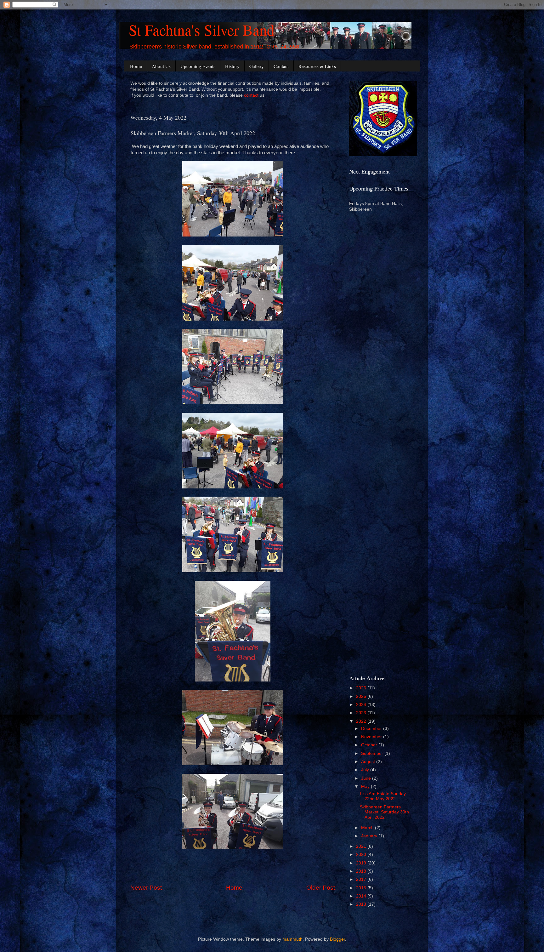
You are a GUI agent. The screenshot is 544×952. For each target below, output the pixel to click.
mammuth (292, 939)
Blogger (337, 939)
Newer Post (146, 887)
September (372, 753)
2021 (361, 846)
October (369, 745)
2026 (361, 688)
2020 (361, 854)
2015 (361, 888)
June (366, 778)
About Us (161, 66)
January (369, 836)
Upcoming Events (197, 66)
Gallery (256, 66)
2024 (361, 704)
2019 (361, 863)
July (365, 769)
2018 (361, 871)
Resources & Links (317, 66)
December (372, 728)
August (368, 761)
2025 (361, 696)
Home (136, 66)
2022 (361, 721)
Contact (281, 66)
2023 (361, 712)
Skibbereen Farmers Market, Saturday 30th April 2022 (384, 812)
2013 (361, 904)
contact (251, 95)
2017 (361, 879)
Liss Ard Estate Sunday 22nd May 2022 (383, 796)
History (232, 66)
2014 (361, 896)
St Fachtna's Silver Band (202, 30)
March (368, 827)
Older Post (320, 887)
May (366, 786)
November (372, 736)
